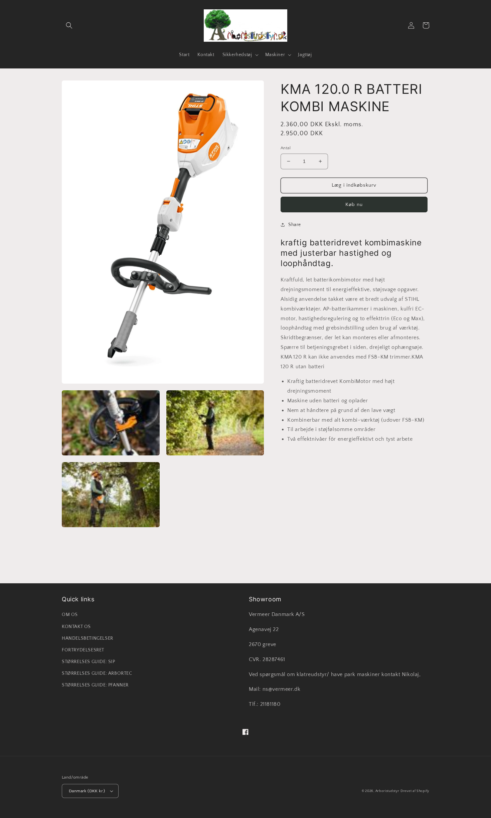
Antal (286, 148)
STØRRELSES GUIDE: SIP (88, 661)
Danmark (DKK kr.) (87, 791)
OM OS (70, 614)
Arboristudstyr (387, 791)
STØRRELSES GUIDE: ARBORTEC (97, 673)
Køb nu (354, 204)
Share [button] (294, 224)
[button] (69, 25)
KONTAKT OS (76, 626)
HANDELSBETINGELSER (87, 638)
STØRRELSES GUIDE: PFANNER (95, 685)
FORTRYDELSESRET (83, 650)
